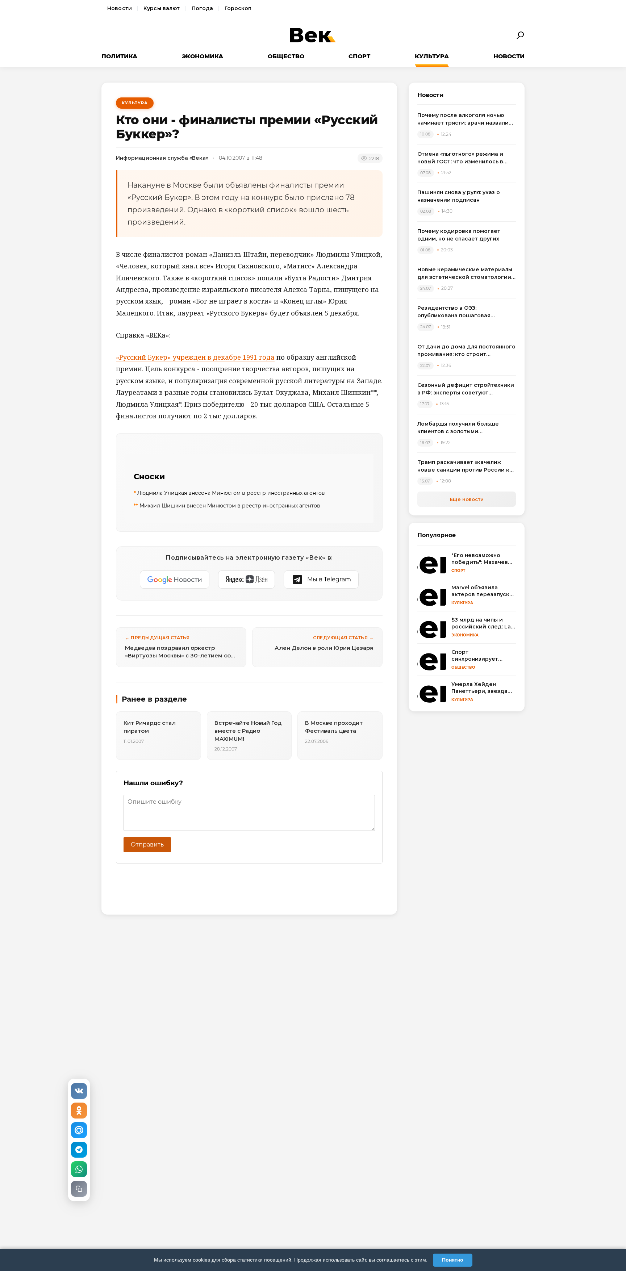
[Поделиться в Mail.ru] (79, 1130)
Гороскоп (238, 8)
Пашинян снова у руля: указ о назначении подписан (458, 196)
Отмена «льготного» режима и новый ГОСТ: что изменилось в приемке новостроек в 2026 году (464, 158)
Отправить (147, 844)
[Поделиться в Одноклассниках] (79, 1111)
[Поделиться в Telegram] (79, 1150)
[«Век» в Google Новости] (174, 579)
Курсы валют (161, 8)
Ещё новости (467, 499)
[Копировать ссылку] (79, 1189)
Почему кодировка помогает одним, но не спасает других (458, 235)
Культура (432, 56)
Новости (119, 8)
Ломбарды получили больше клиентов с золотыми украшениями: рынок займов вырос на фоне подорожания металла (458, 428)
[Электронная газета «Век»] (313, 35)
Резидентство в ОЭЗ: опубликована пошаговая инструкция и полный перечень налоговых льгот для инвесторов (464, 312)
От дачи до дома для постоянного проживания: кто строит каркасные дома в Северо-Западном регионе (466, 350)
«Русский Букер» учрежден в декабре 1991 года (195, 357)
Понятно (452, 1260)
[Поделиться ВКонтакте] (79, 1091)
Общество (286, 56)
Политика (119, 56)
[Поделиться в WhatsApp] (79, 1169)
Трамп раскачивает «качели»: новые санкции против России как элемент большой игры (466, 466)
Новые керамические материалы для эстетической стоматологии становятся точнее (464, 273)
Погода (202, 8)
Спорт (359, 56)
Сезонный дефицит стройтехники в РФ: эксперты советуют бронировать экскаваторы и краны (465, 389)
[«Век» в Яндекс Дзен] (246, 579)
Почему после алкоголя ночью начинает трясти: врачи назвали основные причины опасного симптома (463, 119)
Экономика (202, 56)
